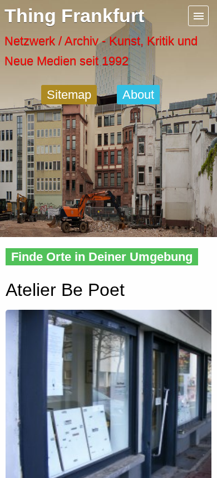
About (138, 95)
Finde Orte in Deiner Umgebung (102, 257)
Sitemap (69, 95)
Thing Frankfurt (74, 16)
